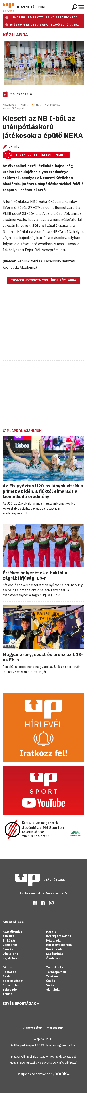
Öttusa (8, 967)
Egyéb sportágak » (21, 1003)
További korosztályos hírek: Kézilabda (43, 280)
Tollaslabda (54, 967)
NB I (25, 104)
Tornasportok (56, 972)
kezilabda (10, 104)
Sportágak (13, 922)
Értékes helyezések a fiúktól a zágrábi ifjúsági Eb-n (35, 575)
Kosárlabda (54, 949)
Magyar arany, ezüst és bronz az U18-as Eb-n (43, 657)
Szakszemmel (30, 893)
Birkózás (9, 940)
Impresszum (54, 1028)
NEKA (37, 104)
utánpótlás (53, 104)
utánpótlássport (14, 108)
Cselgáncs (10, 945)
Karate (51, 931)
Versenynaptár (57, 893)
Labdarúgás (54, 954)
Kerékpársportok (58, 936)
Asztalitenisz (12, 931)
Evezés (8, 949)
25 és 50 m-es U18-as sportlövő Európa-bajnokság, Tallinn (46, 25)
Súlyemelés (11, 985)
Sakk (6, 976)
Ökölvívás (53, 958)
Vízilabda (53, 989)
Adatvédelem (33, 1028)
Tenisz (7, 994)
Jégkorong (10, 954)
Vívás (50, 985)
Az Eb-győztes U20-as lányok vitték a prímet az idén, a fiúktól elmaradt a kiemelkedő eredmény (43, 491)
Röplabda (9, 972)
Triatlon (52, 976)
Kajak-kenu (11, 958)
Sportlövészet (13, 981)
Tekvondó (10, 989)
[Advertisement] (43, 327)
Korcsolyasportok (59, 945)
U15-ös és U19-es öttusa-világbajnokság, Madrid (46, 17)
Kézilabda (15, 34)
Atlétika (8, 936)
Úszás (50, 981)
